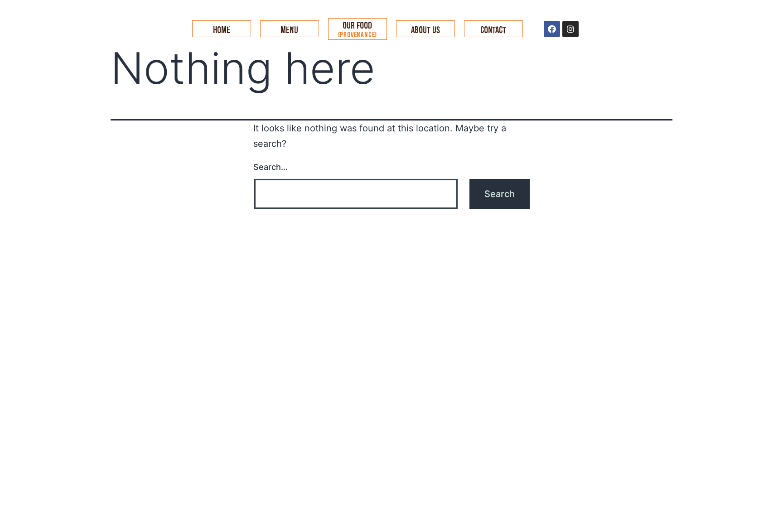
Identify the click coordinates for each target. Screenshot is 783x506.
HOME (221, 29)
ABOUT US (425, 29)
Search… (270, 167)
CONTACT (493, 29)
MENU (289, 29)
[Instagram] (570, 29)
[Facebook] (552, 29)
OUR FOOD (357, 29)
